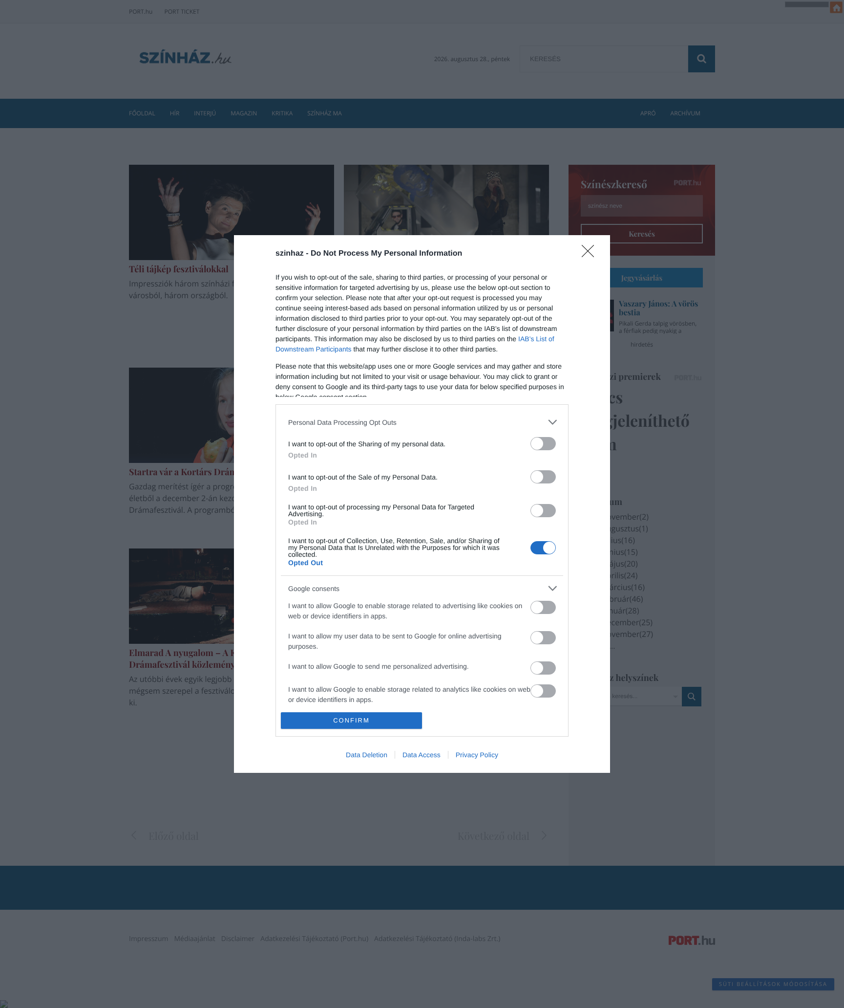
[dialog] (422, 504)
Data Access (421, 755)
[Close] (591, 254)
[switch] (543, 443)
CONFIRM (351, 720)
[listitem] (422, 422)
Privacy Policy (477, 755)
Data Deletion (366, 755)
